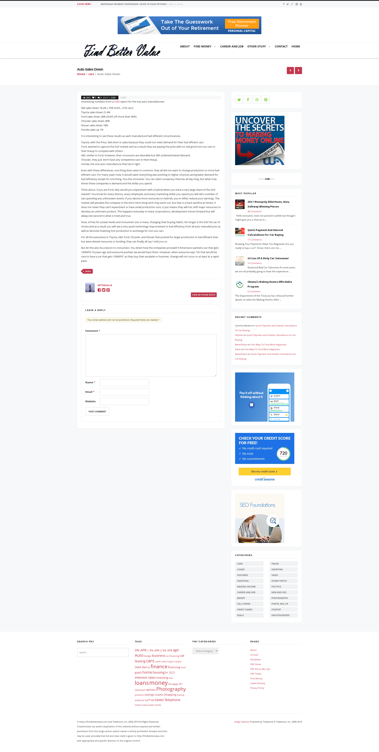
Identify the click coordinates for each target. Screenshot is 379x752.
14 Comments (255, 263)
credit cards (161, 661)
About (185, 46)
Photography (279, 598)
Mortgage (173, 684)
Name (90, 382)
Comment (92, 331)
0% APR (141, 650)
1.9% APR (153, 650)
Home (81, 74)
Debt (138, 667)
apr (176, 650)
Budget (147, 656)
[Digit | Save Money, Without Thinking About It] (264, 396)
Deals (240, 615)
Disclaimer (255, 659)
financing (174, 667)
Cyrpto (178, 661)
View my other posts (203, 294)
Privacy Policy (257, 687)
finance (159, 666)
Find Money (202, 46)
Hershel (239, 335)
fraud (275, 563)
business (158, 655)
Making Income (246, 586)
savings (149, 694)
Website (90, 401)
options (151, 690)
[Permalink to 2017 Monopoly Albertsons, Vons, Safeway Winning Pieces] (241, 205)
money (241, 598)
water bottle (155, 705)
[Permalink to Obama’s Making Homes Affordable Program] (241, 285)
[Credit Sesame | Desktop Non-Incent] (264, 457)
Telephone (172, 699)
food (183, 667)
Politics (276, 586)
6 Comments (254, 291)
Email (89, 392)
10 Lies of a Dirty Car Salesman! (268, 258)
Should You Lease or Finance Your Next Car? (128, 4)
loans (241, 569)
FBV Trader (255, 673)
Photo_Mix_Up (279, 603)
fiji (148, 667)
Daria (237, 349)
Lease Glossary (257, 683)
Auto (88, 271)
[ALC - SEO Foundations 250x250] (259, 517)
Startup (276, 609)
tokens (138, 705)
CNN (117, 101)
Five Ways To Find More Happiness (268, 344)
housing (159, 672)
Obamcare (140, 690)
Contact (281, 46)
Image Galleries (242, 721)
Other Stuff (256, 46)
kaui (171, 678)
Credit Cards (244, 609)
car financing (172, 656)
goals (138, 672)
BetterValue (105, 285)
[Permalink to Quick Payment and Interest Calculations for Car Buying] (241, 233)
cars (91, 74)
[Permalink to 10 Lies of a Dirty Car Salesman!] (241, 261)
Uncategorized (280, 615)
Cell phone (243, 603)
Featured (242, 575)
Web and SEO (278, 592)
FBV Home (255, 664)
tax (153, 700)
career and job (231, 46)
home (296, 46)
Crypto (170, 661)
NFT (181, 684)
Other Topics (279, 580)
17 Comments (255, 239)
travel (145, 705)
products (139, 695)
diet (144, 667)
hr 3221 (170, 672)
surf (147, 700)
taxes (274, 575)
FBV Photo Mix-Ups (260, 668)
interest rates (145, 677)
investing (243, 580)
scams (159, 694)
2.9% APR (166, 650)
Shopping (277, 569)
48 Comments (255, 211)
